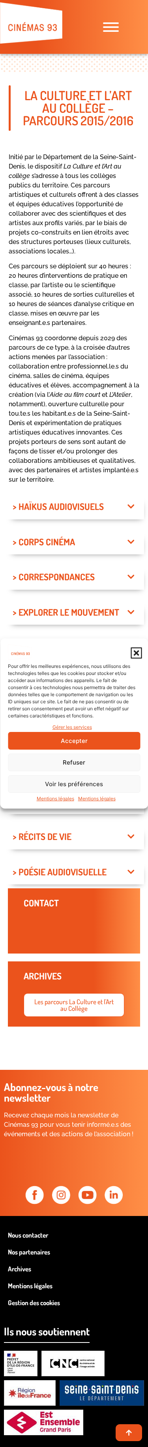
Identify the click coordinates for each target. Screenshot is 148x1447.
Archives (19, 1269)
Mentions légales (55, 798)
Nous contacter (28, 1235)
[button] (136, 653)
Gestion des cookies (34, 1302)
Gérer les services (72, 727)
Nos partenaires (29, 1252)
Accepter (74, 741)
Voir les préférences (74, 784)
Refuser (74, 762)
